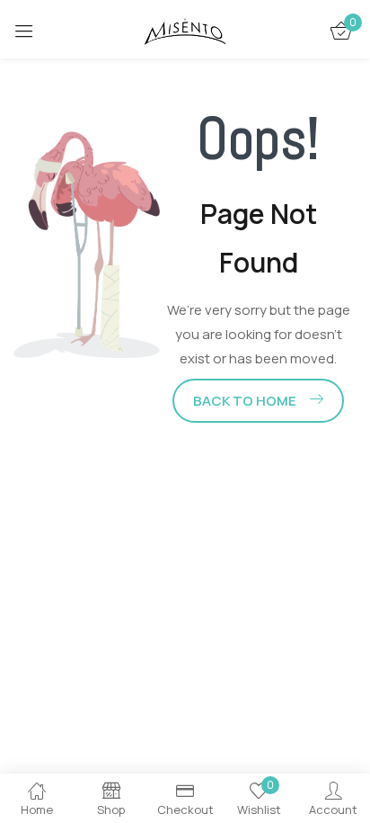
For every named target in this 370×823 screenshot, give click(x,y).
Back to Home (244, 400)
